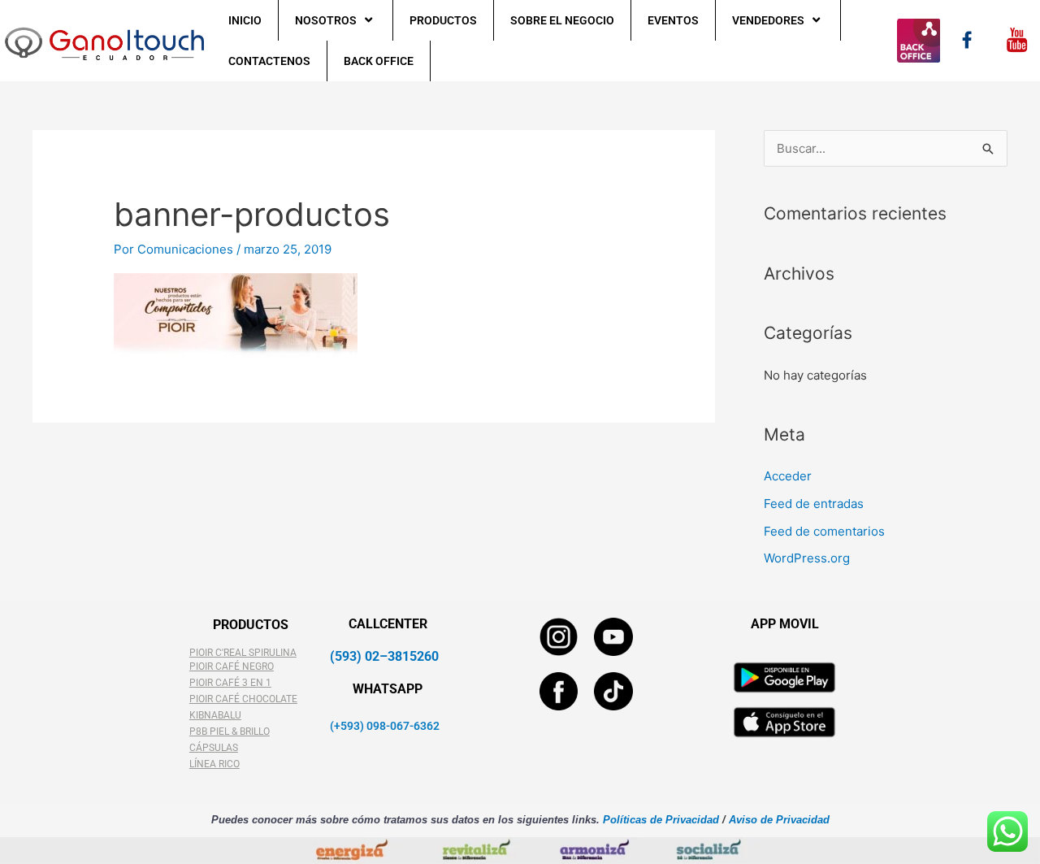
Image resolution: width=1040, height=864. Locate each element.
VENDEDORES (768, 20)
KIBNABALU (215, 715)
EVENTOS (673, 20)
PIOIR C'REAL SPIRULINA (243, 652)
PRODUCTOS (443, 20)
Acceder (788, 476)
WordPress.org (807, 558)
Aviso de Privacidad (779, 820)
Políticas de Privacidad (659, 820)
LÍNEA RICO (214, 764)
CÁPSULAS (213, 747)
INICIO (245, 20)
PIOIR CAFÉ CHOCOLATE (243, 699)
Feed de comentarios (824, 531)
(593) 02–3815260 (384, 656)
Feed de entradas (814, 503)
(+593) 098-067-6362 (385, 725)
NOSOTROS (326, 20)
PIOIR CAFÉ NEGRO (231, 666)
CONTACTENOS (269, 60)
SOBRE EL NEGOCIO (562, 20)
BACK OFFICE (379, 60)
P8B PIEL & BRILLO (229, 731)
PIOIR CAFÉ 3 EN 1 (230, 682)
